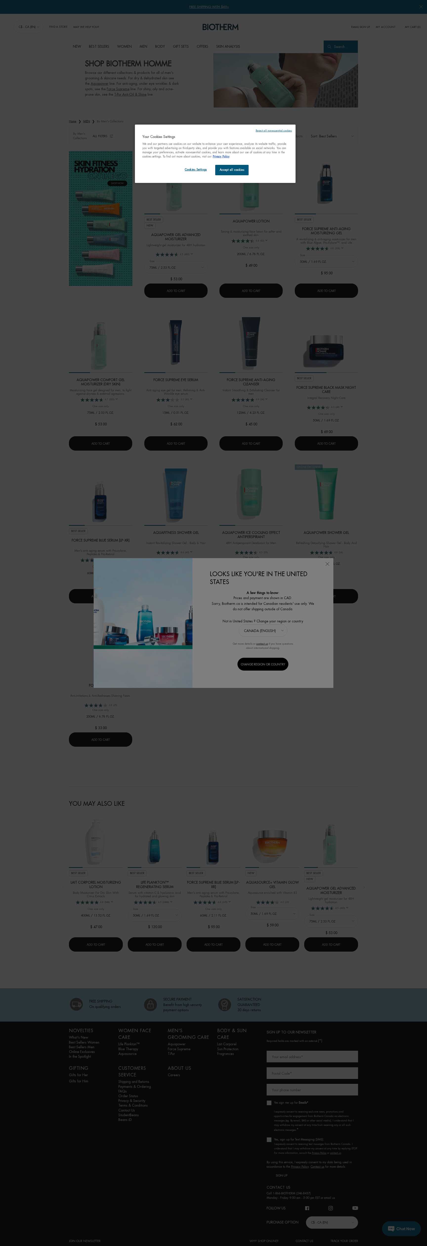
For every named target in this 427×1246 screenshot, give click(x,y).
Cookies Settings (196, 169)
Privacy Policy (221, 156)
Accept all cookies (232, 170)
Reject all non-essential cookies (274, 130)
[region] (215, 154)
